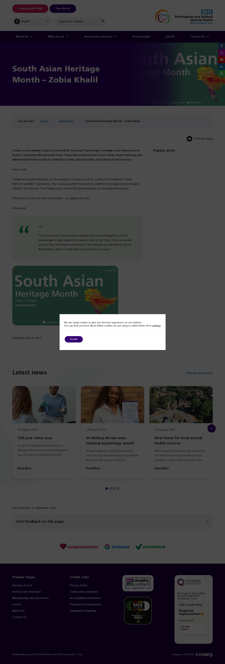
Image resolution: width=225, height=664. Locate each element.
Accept (74, 339)
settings (156, 326)
